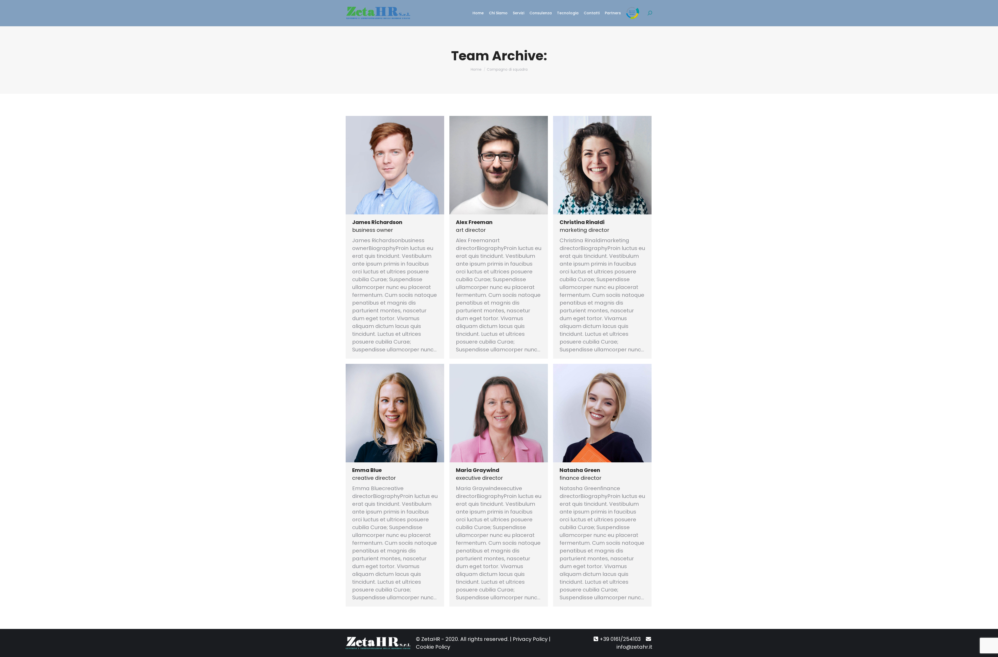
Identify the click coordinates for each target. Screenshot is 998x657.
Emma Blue (367, 470)
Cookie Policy (433, 647)
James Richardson (377, 222)
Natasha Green (580, 470)
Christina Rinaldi (582, 222)
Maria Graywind (477, 470)
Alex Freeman (474, 222)
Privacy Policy (530, 639)
